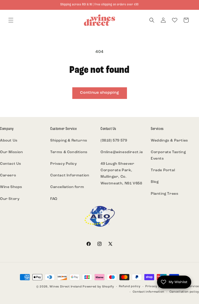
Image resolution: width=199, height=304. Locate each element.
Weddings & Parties (169, 141)
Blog (155, 182)
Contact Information (69, 175)
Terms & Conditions (69, 152)
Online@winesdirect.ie (122, 152)
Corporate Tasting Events (168, 155)
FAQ (54, 199)
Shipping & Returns (68, 141)
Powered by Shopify (98, 286)
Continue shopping (99, 93)
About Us (9, 141)
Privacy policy (156, 286)
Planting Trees (164, 194)
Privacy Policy (63, 164)
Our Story (9, 199)
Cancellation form (67, 187)
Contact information (148, 292)
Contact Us (10, 164)
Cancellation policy (184, 292)
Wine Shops (11, 187)
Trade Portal (163, 170)
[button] (11, 20)
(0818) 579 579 (114, 141)
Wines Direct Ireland (65, 286)
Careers (8, 175)
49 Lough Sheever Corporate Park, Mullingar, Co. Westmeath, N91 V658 (121, 173)
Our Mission (11, 152)
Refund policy (129, 286)
